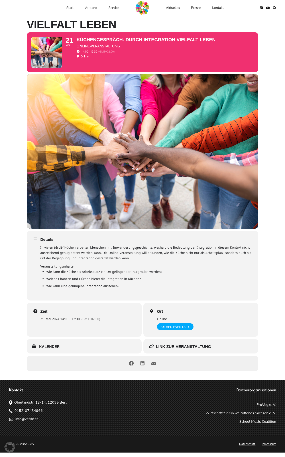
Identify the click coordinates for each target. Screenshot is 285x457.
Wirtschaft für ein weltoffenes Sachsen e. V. (241, 413)
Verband (91, 8)
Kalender (49, 347)
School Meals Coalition (257, 421)
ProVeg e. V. (266, 404)
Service (113, 8)
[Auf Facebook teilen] (131, 363)
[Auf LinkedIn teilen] (142, 363)
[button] (10, 447)
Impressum (269, 444)
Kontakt (218, 8)
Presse (196, 8)
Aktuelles (173, 8)
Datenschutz (247, 444)
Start (69, 8)
